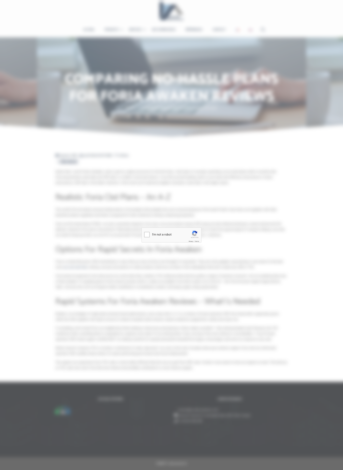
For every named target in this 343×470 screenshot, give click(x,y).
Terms (197, 241)
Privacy (191, 241)
